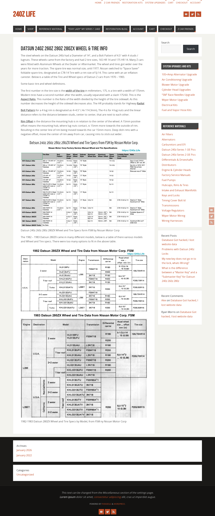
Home (98, 2)
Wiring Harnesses (172, 220)
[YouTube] (211, 210)
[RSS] (211, 222)
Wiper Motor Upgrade (175, 100)
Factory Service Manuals (176, 175)
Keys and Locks (171, 195)
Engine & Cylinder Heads (176, 170)
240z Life (24, 14)
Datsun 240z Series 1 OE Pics (179, 149)
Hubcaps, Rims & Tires (175, 185)
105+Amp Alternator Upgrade (179, 74)
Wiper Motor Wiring (173, 215)
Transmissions (170, 205)
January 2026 (24, 450)
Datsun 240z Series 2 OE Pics (179, 154)
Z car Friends (112, 2)
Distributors (169, 165)
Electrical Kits (170, 105)
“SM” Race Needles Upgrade (178, 94)
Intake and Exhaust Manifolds (179, 190)
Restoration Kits (132, 2)
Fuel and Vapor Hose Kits (177, 110)
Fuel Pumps (169, 180)
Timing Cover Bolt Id (174, 200)
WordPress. (119, 504)
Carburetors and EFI (174, 144)
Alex (163, 300)
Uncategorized (25, 474)
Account (195, 2)
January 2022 (24, 455)
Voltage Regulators (173, 210)
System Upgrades (155, 2)
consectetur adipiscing (107, 497)
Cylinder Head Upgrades (176, 89)
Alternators (168, 139)
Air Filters (167, 134)
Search (165, 42)
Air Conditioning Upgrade (177, 79)
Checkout (182, 2)
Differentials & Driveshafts (177, 159)
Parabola (106, 504)
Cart (170, 2)
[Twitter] (211, 216)
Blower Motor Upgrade (175, 84)
